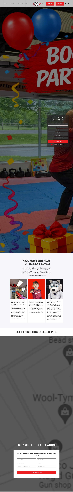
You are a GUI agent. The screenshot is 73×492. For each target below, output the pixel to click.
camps (19, 3)
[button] (12, 3)
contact (50, 3)
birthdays (26, 3)
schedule (60, 3)
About (5, 3)
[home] (36, 4)
